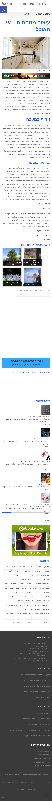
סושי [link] (22, 592)
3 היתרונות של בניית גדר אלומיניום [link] (38, 416)
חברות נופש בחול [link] (43, 575)
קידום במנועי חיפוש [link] (24, 614)
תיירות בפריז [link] (27, 622)
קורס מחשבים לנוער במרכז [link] (40, 605)
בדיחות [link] (22, 567)
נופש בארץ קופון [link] (21, 588)
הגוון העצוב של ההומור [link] (42, 697)
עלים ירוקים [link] (45, 596)
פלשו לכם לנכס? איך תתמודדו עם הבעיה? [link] (35, 461)
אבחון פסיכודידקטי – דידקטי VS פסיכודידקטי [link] (34, 719)
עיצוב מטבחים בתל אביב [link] (25, 295)
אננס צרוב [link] (31, 567)
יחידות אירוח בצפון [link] (25, 584)
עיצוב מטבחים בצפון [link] (42, 295)
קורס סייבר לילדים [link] (20, 609)
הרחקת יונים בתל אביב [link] (41, 766)
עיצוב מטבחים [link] (44, 154)
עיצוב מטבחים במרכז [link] (25, 291)
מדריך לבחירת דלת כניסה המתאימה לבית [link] (35, 675)
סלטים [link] (15, 592)
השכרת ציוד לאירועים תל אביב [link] (38, 661)
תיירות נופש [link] (16, 622)
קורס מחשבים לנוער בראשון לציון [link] (18, 605)
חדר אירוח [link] (14, 575)
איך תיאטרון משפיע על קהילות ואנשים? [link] (35, 643)
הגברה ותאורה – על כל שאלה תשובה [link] (37, 439)
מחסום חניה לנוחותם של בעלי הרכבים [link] (37, 680)
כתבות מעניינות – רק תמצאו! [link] (24, 4)
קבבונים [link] (10, 596)
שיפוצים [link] (47, 240)
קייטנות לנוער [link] (11, 614)
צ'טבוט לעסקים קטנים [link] (24, 596)
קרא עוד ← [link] (46, 424)
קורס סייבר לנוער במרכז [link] (41, 614)
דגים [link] (18, 571)
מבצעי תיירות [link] (44, 588)
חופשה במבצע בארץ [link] (26, 579)
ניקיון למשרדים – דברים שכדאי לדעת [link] (37, 691)
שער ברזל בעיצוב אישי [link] (42, 622)
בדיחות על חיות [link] (12, 567)
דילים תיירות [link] (10, 571)
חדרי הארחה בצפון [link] (43, 579)
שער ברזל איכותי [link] (10, 618)
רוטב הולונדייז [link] (44, 618)
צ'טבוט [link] (36, 596)
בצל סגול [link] (46, 571)
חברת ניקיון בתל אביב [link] (42, 762)
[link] (3, 9)
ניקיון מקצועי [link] (31, 592)
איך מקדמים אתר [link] (43, 567)
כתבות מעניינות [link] (21, 790)
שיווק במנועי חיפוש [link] (24, 618)
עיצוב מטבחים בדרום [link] (42, 291)
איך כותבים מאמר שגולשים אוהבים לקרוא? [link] (33, 653)
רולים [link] (35, 618)
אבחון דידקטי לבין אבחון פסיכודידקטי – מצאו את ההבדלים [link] (30, 730)
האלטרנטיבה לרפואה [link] (42, 713)
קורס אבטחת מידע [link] (43, 601)
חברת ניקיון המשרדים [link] (28, 575)
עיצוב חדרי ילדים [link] (43, 235)
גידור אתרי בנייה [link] (44, 484)
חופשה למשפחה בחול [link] (42, 584)
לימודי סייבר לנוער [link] (10, 584)
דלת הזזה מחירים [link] (42, 656)
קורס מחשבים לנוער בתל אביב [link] (39, 609)
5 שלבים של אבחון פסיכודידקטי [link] (39, 724)
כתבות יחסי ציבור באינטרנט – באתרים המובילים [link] (31, 658)
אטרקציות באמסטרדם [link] (42, 758)
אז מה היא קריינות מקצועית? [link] (38, 651)
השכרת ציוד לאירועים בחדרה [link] (38, 648)
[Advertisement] (26, 324)
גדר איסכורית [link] (27, 571)
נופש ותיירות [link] (9, 588)
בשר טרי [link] (37, 571)
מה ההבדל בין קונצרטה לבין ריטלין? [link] (37, 736)
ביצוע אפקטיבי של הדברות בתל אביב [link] (37, 686)
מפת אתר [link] (5, 797)
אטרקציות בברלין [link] (43, 755)
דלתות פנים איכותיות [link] (41, 646)
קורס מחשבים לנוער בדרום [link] (25, 601)
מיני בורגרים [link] (33, 588)
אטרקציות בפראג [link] (43, 751)
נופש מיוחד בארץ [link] (43, 592)
